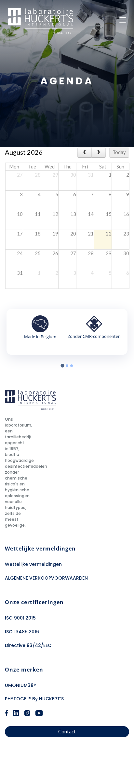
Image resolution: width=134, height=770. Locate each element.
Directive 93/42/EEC (28, 645)
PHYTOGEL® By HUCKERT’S (34, 698)
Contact (67, 731)
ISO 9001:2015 (20, 618)
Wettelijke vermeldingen (33, 564)
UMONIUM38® (20, 685)
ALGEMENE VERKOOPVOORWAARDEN (46, 578)
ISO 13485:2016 (22, 631)
